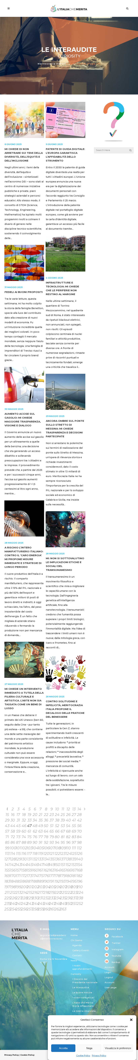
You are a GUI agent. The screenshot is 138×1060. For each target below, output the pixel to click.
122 (57, 853)
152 (68, 864)
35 (41, 820)
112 (79, 848)
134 (46, 859)
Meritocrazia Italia (51, 63)
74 (24, 837)
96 (68, 842)
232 (46, 898)
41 (74, 820)
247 (51, 903)
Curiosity (76, 974)
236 (68, 898)
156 (12, 870)
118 (35, 853)
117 (29, 853)
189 (40, 881)
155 (7, 870)
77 (40, 837)
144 (24, 864)
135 (51, 859)
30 (12, 820)
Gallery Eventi (80, 950)
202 (35, 887)
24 (57, 814)
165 (62, 870)
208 (68, 887)
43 (7, 826)
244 (35, 903)
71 (7, 837)
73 (18, 837)
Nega (89, 1048)
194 (68, 881)
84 (79, 837)
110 (68, 848)
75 (29, 837)
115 (18, 853)
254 (12, 909)
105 (40, 848)
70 (79, 831)
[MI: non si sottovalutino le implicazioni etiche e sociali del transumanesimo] (65, 529)
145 (29, 864)
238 (79, 898)
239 (7, 903)
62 (35, 831)
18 (24, 814)
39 (63, 820)
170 (12, 876)
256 (24, 909)
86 (12, 842)
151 (62, 864)
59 (18, 831)
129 (18, 859)
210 (79, 887)
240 (12, 903)
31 (18, 820)
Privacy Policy (99, 1055)
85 (7, 842)
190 (46, 881)
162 (46, 870)
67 (63, 831)
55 (74, 826)
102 (24, 848)
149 (51, 864)
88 (24, 842)
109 (62, 848)
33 (29, 820)
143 (18, 864)
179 (62, 876)
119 (40, 853)
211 (7, 892)
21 (40, 814)
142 (12, 864)
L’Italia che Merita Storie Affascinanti (83, 1004)
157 (18, 870)
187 (29, 881)
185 (18, 881)
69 (74, 831)
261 (51, 909)
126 (79, 853)
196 (79, 881)
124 (68, 853)
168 (79, 870)
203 (40, 887)
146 (35, 864)
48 (34, 826)
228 (24, 898)
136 (57, 859)
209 (74, 887)
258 (35, 909)
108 (57, 848)
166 (68, 870)
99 (7, 848)
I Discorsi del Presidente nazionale (85, 981)
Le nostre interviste (84, 1011)
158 (24, 870)
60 (24, 831)
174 (35, 876)
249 (62, 903)
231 (40, 898)
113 (7, 853)
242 (24, 903)
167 (74, 870)
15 (7, 814)
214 (24, 892)
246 (46, 903)
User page (111, 987)
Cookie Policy (83, 1055)
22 (46, 814)
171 (18, 876)
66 (57, 831)
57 (7, 831)
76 (35, 837)
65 (51, 831)
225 (7, 898)
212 (12, 892)
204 (46, 887)
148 (46, 864)
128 (12, 859)
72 (13, 837)
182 (79, 876)
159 (29, 870)
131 (29, 859)
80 (57, 837)
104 (35, 848)
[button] (131, 1019)
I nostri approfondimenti (82, 967)
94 (57, 842)
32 (24, 820)
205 (51, 887)
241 (18, 903)
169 (7, 876)
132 (35, 859)
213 (18, 892)
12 (68, 809)
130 (24, 859)
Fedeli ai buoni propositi (24, 292)
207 (62, 887)
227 (18, 898)
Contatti (77, 955)
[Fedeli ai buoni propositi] (24, 263)
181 (73, 876)
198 (12, 887)
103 (29, 848)
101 (18, 848)
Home (74, 935)
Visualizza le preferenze (118, 1048)
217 (40, 892)
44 (12, 826)
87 (18, 842)
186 (24, 881)
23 (51, 814)
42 (79, 820)
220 (57, 892)
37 (51, 820)
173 (29, 876)
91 (40, 842)
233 (51, 898)
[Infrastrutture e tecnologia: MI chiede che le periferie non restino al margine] (65, 253)
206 (57, 887)
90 (35, 842)
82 (68, 837)
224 (79, 892)
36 (46, 820)
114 (12, 853)
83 (74, 837)
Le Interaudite (80, 987)
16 (12, 814)
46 (24, 826)
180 (68, 876)
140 (79, 859)
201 (29, 887)
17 (18, 814)
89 (29, 842)
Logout (109, 977)
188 (35, 881)
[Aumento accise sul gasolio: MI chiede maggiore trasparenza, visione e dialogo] (24, 385)
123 (62, 853)
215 (29, 892)
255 (18, 909)
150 (57, 864)
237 (74, 898)
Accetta (63, 1048)
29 (7, 820)
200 (24, 887)
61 (29, 831)
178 (57, 876)
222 (68, 892)
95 (63, 842)
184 (12, 881)
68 (68, 831)
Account (110, 967)
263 (62, 909)
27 (74, 814)
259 (40, 909)
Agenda (77, 945)
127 (7, 859)
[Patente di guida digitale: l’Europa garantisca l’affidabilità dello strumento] (65, 120)
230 (35, 898)
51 (51, 826)
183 (7, 881)
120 (46, 853)
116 (23, 853)
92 (46, 842)
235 (62, 898)
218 (46, 892)
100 (12, 848)
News (74, 960)
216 (35, 892)
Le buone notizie (82, 992)
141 (7, 864)
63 (40, 831)
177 (51, 876)
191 (51, 881)
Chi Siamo (76, 940)
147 (40, 864)
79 (51, 837)
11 (62, 809)
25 (63, 814)
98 (79, 842)
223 (74, 892)
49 (40, 826)
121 (51, 853)
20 (35, 814)
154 (79, 864)
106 (46, 848)
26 (68, 814)
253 (7, 909)
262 (57, 909)
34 (35, 820)
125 (74, 853)
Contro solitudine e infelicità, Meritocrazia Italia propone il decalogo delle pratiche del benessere (65, 709)
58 (13, 831)
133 (40, 859)
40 (68, 820)
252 (79, 903)
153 (74, 864)
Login (108, 972)
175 (40, 876)
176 (46, 876)
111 (74, 848)
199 (18, 887)
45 (18, 826)
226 (12, 898)
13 (74, 809)
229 (29, 898)
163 (51, 870)
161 (40, 870)
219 (51, 892)
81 (63, 837)
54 (68, 826)
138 (68, 859)
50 (46, 826)
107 (51, 848)
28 (79, 814)
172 (24, 876)
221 (62, 892)
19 (29, 814)
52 (57, 826)
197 (7, 887)
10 (57, 809)
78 (46, 837)
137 (62, 859)
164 (57, 870)
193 (62, 881)
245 (40, 903)
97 (74, 842)
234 (57, 898)
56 (79, 826)
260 (46, 909)
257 (29, 909)
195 (74, 881)
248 (57, 903)
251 (74, 903)
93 (51, 842)
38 (57, 820)
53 (63, 826)
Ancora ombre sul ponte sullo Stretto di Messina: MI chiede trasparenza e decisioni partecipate (65, 428)
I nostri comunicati (83, 997)
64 (46, 831)
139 (74, 859)
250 (68, 903)
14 (79, 809)
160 (35, 870)
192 (57, 881)
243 (29, 903)
